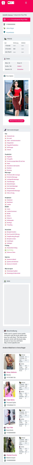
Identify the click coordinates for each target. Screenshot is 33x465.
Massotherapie (11, 184)
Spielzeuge (10, 147)
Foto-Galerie (9, 76)
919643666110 (11, 405)
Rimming (9, 170)
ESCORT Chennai (8, 15)
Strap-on (9, 218)
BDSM (8, 213)
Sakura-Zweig (10, 193)
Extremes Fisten (11, 252)
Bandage (9, 222)
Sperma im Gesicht (12, 264)
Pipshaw (9, 168)
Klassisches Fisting (12, 247)
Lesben (9, 204)
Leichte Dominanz (11, 211)
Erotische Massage (12, 177)
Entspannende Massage (13, 190)
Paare (8, 163)
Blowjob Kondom (11, 232)
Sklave (8, 216)
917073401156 (11, 377)
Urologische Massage (13, 179)
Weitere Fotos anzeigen (16, 120)
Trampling (9, 225)
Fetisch (9, 149)
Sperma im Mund (11, 259)
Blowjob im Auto (11, 238)
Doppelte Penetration (12, 145)
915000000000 (10, 24)
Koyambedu (10, 32)
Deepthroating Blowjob (13, 236)
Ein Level (9, 138)
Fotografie (9, 159)
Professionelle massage (13, 174)
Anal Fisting (10, 250)
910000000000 (11, 460)
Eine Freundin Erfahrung (13, 234)
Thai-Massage (10, 181)
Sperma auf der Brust (12, 261)
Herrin (8, 209)
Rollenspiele (10, 220)
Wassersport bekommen (13, 273)
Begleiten (9, 156)
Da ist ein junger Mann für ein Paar (16, 161)
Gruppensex (10, 143)
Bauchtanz (10, 202)
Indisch (19, 66)
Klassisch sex (10, 136)
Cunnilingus (10, 241)
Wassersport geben (12, 271)
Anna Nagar (10, 28)
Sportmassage (11, 188)
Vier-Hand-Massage (12, 186)
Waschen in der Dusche (13, 165)
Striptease (9, 200)
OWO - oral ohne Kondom (13, 140)
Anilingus (9, 243)
